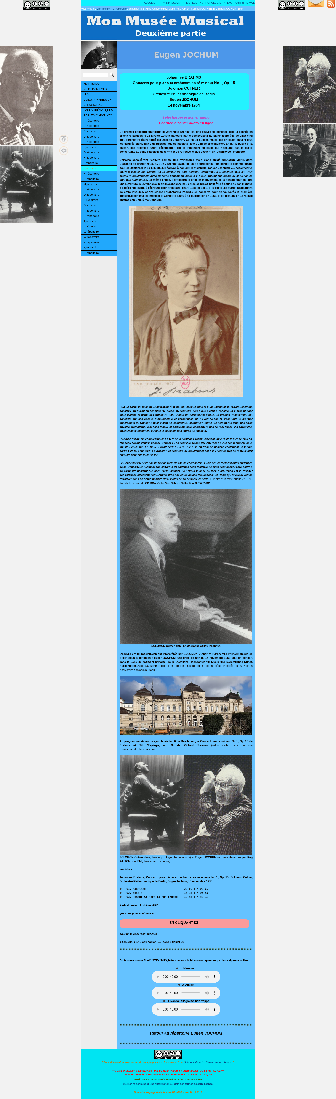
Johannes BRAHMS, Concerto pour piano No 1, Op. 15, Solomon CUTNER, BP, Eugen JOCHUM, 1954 (186, 8)
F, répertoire (91, 147)
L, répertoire (91, 179)
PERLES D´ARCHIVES (98, 115)
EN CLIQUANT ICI (183, 923)
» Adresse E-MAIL (245, 2)
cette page (230, 745)
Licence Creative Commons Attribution (208, 1062)
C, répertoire (91, 131)
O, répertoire (91, 194)
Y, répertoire (91, 247)
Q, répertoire (91, 205)
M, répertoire (91, 184)
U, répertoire (91, 226)
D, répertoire (91, 136)
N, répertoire (91, 189)
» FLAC (228, 2)
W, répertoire (91, 237)
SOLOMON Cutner (196, 653)
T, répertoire (91, 221)
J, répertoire (120, 8)
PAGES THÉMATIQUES (98, 110)
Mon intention (103, 8)
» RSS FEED (190, 2)
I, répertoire (91, 163)
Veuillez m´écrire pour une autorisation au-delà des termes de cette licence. (168, 1084)
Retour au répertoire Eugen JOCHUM (186, 1033)
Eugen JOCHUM (165, 657)
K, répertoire (91, 173)
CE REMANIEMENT (96, 89)
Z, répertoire (91, 253)
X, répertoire (91, 242)
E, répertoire (91, 142)
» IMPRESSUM (171, 2)
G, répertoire (91, 152)
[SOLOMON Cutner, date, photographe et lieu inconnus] (186, 642)
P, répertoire (91, 200)
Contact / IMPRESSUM (98, 99)
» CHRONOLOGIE (210, 2)
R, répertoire (91, 210)
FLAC (87, 94)
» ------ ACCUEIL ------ (148, 2)
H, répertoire (91, 157)
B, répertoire (91, 126)
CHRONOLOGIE (94, 105)
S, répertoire (91, 216)
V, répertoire (91, 231)
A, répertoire (91, 120)
